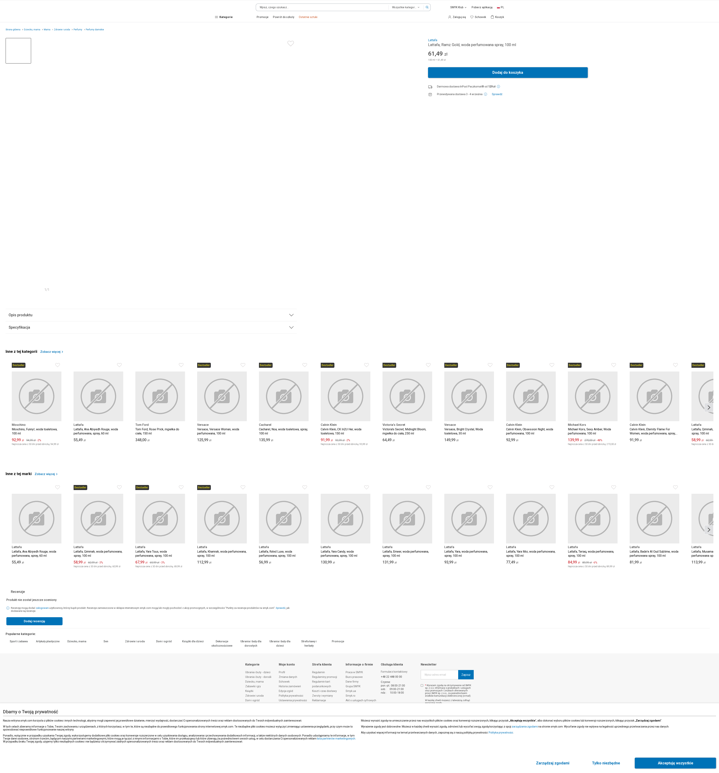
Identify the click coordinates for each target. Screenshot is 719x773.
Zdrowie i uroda (135, 644)
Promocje (338, 644)
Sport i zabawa (19, 644)
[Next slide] (708, 407)
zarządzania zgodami (525, 726)
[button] (427, 7)
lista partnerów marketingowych (336, 738)
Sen (106, 644)
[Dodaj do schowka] (289, 42)
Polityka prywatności (501, 732)
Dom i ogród (164, 644)
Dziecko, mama (76, 644)
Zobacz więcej (50, 351)
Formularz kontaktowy (394, 679)
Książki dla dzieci (193, 648)
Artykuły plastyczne (48, 648)
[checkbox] (422, 693)
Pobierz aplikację (482, 7)
